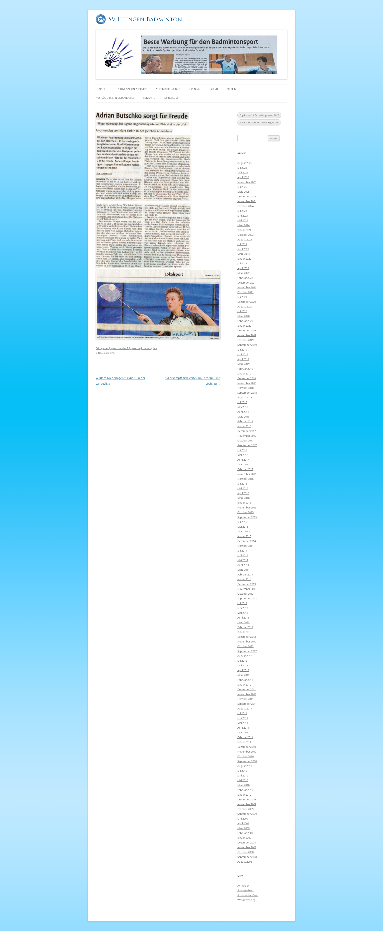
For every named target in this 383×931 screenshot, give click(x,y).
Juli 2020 (242, 311)
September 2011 (247, 703)
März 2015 (243, 531)
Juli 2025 (242, 187)
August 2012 (244, 656)
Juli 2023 (242, 244)
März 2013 (243, 622)
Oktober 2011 (245, 699)
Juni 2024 (242, 215)
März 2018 (243, 416)
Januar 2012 (244, 684)
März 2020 (243, 316)
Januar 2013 (244, 632)
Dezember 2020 (246, 301)
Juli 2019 (242, 349)
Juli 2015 (242, 522)
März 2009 (243, 828)
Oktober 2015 (245, 512)
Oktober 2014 (245, 546)
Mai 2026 (242, 172)
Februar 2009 (245, 833)
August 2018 (244, 397)
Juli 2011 (242, 713)
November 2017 (246, 435)
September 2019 (247, 345)
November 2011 (246, 694)
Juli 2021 (242, 297)
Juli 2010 (242, 770)
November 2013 (246, 589)
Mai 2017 (242, 455)
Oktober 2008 (245, 852)
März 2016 (243, 498)
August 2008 (244, 861)
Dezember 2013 (246, 584)
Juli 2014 (242, 550)
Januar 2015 (244, 536)
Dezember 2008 (246, 842)
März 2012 (243, 675)
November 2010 (246, 751)
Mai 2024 (242, 220)
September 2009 (247, 814)
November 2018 (246, 383)
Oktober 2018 (245, 388)
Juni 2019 (242, 354)
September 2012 (247, 651)
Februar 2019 (245, 368)
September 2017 (247, 445)
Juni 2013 (242, 608)
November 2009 (246, 804)
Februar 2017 (245, 469)
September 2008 (247, 857)
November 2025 (246, 182)
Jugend (213, 89)
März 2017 (243, 464)
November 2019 (246, 335)
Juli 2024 (242, 211)
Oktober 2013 (245, 593)
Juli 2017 (242, 450)
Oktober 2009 (245, 809)
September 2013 (247, 598)
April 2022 (243, 268)
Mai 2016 (242, 488)
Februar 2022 (245, 278)
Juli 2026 (242, 167)
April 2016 (243, 493)
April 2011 (243, 727)
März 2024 (243, 225)
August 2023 (244, 239)
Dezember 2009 (246, 799)
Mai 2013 (242, 613)
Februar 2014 (245, 574)
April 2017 (243, 459)
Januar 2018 (244, 426)
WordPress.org (246, 900)
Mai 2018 (242, 407)
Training (194, 89)
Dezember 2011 (246, 689)
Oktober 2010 (245, 756)
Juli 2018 (242, 402)
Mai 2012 (242, 665)
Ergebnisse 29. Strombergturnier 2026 (259, 115)
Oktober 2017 (245, 440)
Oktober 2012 (245, 646)
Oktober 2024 (245, 206)
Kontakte (149, 98)
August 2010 (244, 766)
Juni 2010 (242, 775)
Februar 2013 (245, 627)
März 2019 (243, 364)
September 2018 (247, 392)
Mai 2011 (242, 723)
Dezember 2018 (246, 378)
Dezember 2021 (246, 282)
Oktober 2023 (245, 234)
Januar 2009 (244, 837)
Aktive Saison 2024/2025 (132, 89)
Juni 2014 (242, 555)
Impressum (171, 98)
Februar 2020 (245, 321)
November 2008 (246, 847)
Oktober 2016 (245, 479)
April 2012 (243, 670)
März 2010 (243, 785)
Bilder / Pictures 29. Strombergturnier (259, 122)
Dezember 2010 (246, 747)
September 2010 (247, 761)
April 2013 (243, 617)
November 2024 (246, 201)
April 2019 (243, 359)
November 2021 (246, 287)
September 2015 (247, 517)
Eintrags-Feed (245, 890)
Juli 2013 (242, 603)
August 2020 (244, 306)
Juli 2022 (242, 263)
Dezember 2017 (246, 431)
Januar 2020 (244, 325)
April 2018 (243, 412)
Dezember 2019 (246, 330)
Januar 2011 (244, 742)
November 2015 (246, 507)
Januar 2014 (244, 579)
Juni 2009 (242, 818)
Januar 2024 (244, 230)
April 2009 (243, 823)
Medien (231, 89)
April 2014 (243, 565)
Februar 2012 (245, 680)
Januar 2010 (244, 794)
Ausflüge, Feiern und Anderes (115, 98)
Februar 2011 (245, 737)
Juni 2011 (242, 718)
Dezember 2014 (246, 541)
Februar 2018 (245, 421)
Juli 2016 (242, 483)
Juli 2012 (242, 660)
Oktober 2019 (245, 340)
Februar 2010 (245, 790)
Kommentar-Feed (247, 895)
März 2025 (243, 191)
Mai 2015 (242, 526)
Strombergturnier (168, 89)
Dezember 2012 (246, 636)
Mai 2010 (242, 780)
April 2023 (243, 249)
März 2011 (243, 732)
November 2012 (246, 641)
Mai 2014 (242, 560)
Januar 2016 (244, 502)
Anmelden (243, 885)
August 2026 (244, 163)
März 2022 (243, 273)
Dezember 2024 (246, 196)
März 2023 (243, 254)
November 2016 (246, 474)
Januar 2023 (244, 258)
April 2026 (243, 177)
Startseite (102, 89)
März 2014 (243, 569)
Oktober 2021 (245, 292)
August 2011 (244, 708)
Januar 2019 (244, 373)
